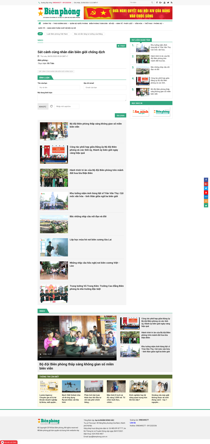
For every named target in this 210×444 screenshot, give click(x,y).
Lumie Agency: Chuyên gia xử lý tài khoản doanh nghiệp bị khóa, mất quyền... (48, 398)
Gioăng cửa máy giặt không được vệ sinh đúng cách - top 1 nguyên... (160, 398)
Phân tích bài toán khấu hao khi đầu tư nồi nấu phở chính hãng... (92, 398)
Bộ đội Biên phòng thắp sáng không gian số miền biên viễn (161, 91)
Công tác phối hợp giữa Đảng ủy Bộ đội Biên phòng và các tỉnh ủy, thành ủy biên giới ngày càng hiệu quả (94, 149)
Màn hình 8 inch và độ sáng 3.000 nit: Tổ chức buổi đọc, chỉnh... (116, 398)
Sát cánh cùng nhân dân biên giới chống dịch (71, 52)
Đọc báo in (137, 103)
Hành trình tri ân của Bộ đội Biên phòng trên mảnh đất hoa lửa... (160, 58)
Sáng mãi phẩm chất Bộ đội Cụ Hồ (61, 28)
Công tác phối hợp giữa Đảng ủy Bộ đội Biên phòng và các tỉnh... (160, 80)
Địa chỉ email (89, 83)
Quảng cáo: (139, 420)
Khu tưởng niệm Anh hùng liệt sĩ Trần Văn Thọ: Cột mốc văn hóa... (161, 47)
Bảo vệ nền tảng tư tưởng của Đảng (88, 34)
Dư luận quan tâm (141, 40)
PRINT (122, 46)
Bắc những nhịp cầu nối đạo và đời (88, 216)
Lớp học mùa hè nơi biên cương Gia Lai (91, 239)
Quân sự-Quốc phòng (79, 23)
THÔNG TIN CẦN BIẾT (49, 377)
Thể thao (148, 23)
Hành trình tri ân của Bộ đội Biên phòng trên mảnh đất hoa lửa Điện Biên (155, 335)
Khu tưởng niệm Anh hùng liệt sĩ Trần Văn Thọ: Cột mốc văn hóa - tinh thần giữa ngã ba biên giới (96, 195)
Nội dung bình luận (45, 93)
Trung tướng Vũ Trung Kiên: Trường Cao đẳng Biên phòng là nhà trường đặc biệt (97, 287)
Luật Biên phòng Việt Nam (57, 34)
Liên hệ (133, 423)
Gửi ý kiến (120, 115)
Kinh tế (119, 23)
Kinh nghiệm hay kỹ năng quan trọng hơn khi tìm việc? (138, 397)
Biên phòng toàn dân (98, 23)
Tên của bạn (42, 83)
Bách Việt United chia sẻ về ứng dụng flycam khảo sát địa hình (71, 398)
